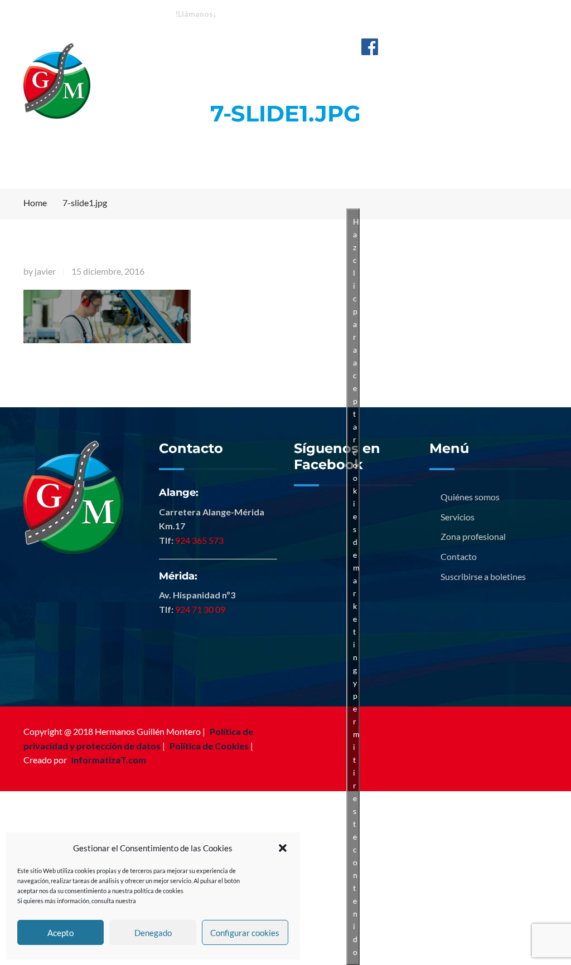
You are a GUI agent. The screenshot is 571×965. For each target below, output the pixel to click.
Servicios (458, 516)
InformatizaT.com (108, 759)
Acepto (60, 933)
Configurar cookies (244, 933)
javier (45, 271)
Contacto (459, 556)
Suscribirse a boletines (483, 576)
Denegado (153, 933)
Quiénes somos (470, 496)
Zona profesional (473, 536)
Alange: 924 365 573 (264, 13)
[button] (282, 848)
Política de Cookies (209, 745)
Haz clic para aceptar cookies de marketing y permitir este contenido (356, 587)
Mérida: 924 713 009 (354, 13)
